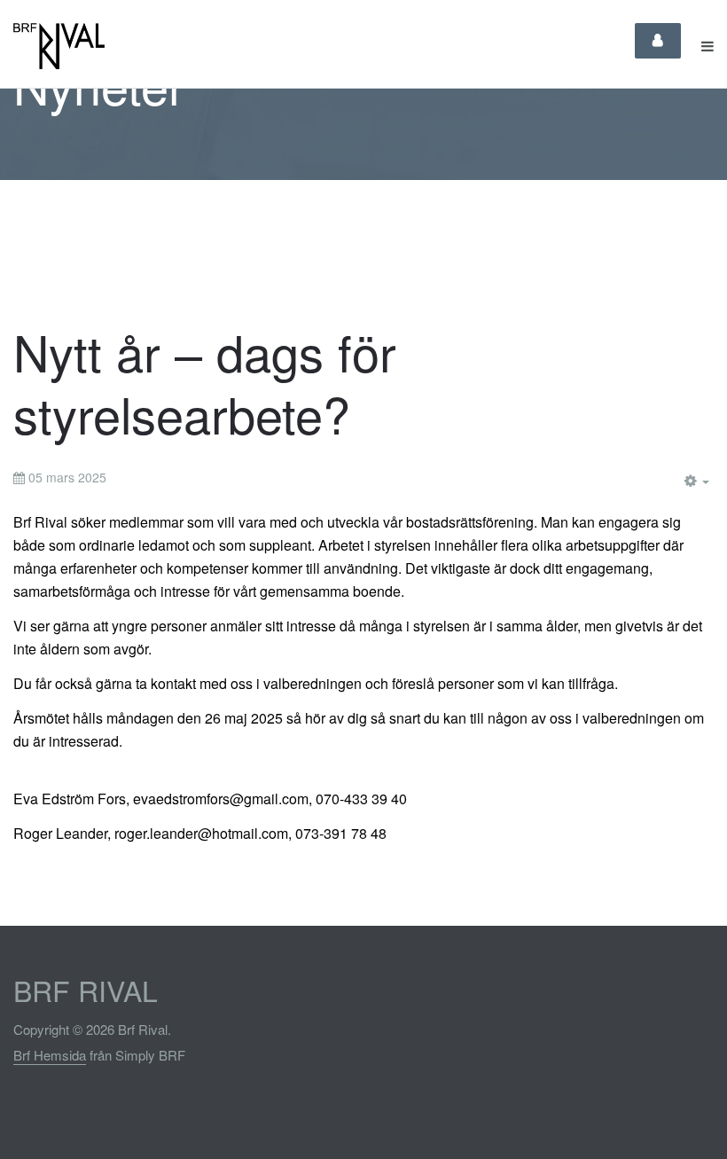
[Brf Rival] (59, 46)
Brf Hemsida (49, 1054)
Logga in (658, 41)
